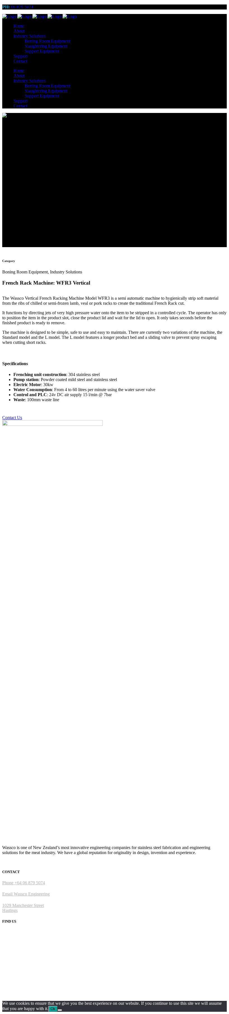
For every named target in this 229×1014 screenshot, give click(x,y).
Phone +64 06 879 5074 (23, 882)
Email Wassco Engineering (26, 894)
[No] (60, 1010)
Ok (53, 1009)
